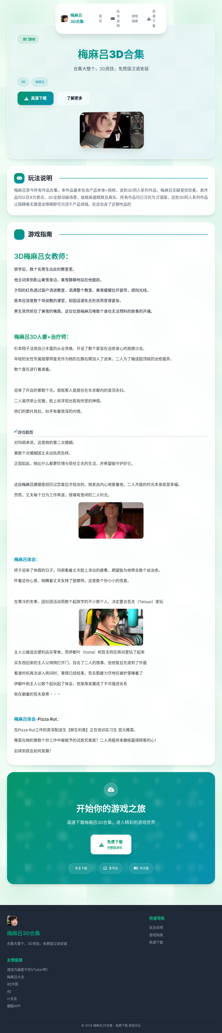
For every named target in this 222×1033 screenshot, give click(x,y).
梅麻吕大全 (15, 977)
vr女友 (12, 998)
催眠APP (14, 1006)
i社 (9, 991)
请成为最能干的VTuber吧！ (28, 969)
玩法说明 (156, 927)
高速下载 (156, 942)
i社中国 (12, 984)
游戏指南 (156, 935)
